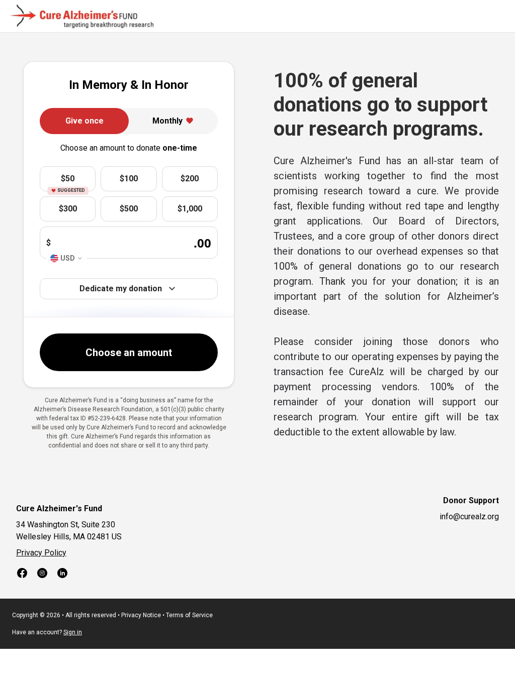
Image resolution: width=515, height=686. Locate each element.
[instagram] (42, 575)
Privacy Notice (141, 615)
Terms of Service (189, 615)
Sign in (72, 632)
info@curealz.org (469, 516)
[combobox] (66, 258)
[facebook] (22, 575)
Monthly (167, 121)
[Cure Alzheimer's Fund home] (81, 17)
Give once (84, 121)
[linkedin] (62, 575)
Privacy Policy (41, 552)
